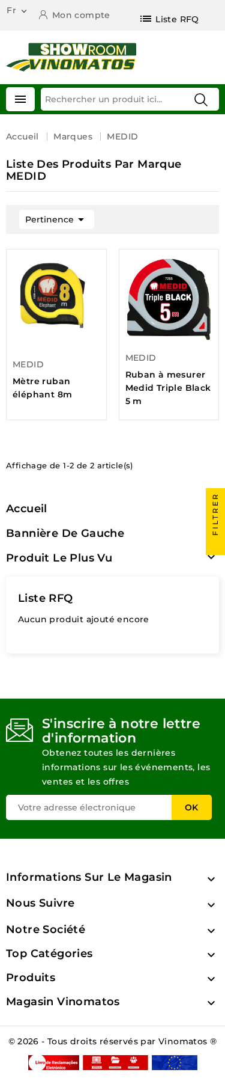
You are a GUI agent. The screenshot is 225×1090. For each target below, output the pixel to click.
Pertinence (56, 219)
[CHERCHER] (201, 100)
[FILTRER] (215, 545)
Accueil (26, 508)
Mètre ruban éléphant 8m (42, 388)
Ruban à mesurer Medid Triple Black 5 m (168, 387)
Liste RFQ (45, 598)
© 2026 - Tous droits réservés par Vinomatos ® (112, 1041)
